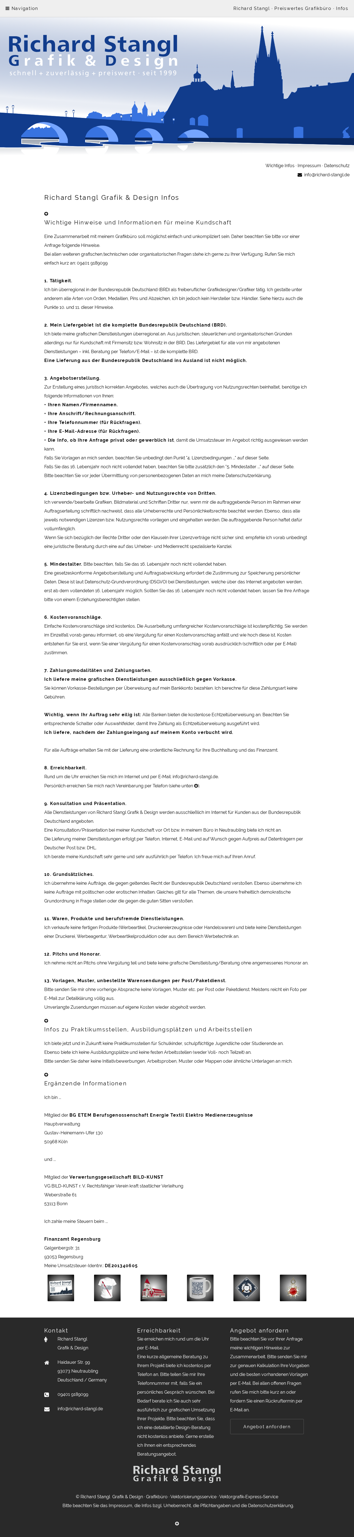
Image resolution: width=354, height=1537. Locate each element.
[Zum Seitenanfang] (46, 213)
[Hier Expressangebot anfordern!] (177, 156)
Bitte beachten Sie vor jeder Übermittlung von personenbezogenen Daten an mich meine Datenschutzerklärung (157, 475)
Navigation (24, 8)
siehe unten (182, 785)
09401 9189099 (92, 263)
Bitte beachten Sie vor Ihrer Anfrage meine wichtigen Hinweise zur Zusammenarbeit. (266, 1347)
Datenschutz (337, 165)
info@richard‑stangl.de (195, 776)
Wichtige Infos (280, 165)
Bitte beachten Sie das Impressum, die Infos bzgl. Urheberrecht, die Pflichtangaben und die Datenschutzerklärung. (177, 1505)
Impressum (309, 165)
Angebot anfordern (267, 1426)
